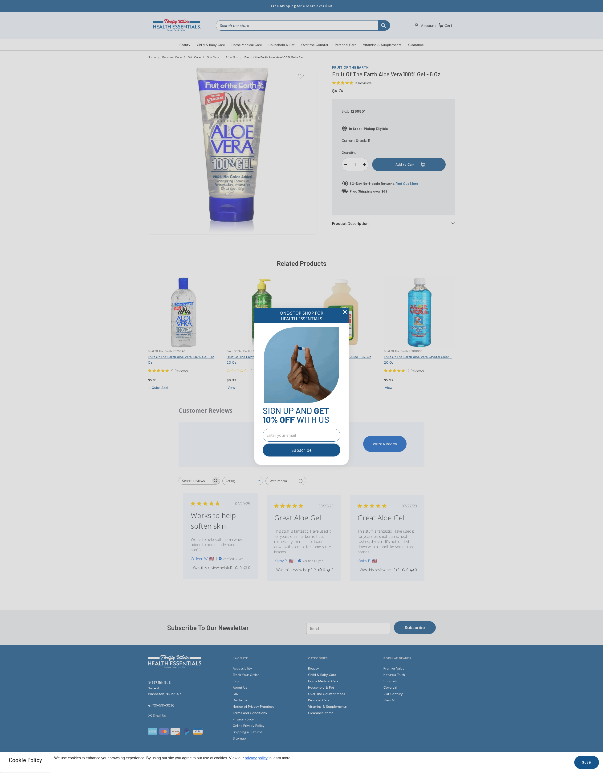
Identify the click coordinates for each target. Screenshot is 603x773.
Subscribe (301, 450)
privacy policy (256, 758)
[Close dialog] (345, 312)
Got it (586, 762)
